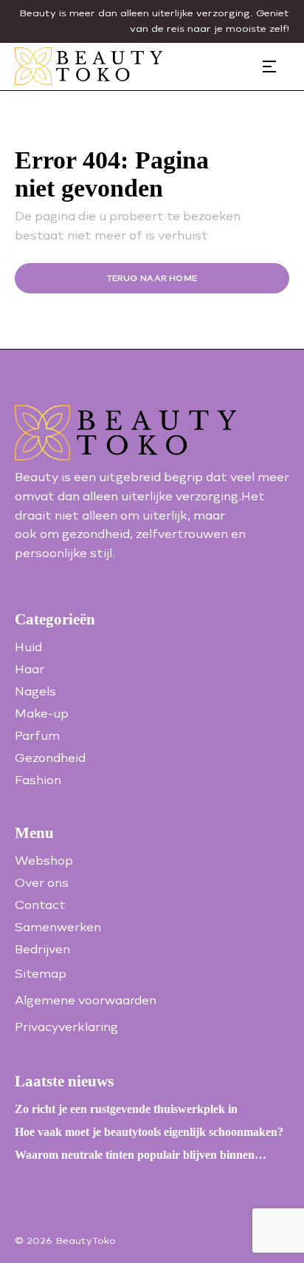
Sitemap (40, 974)
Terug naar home (152, 278)
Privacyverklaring (66, 1027)
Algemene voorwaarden (85, 1000)
